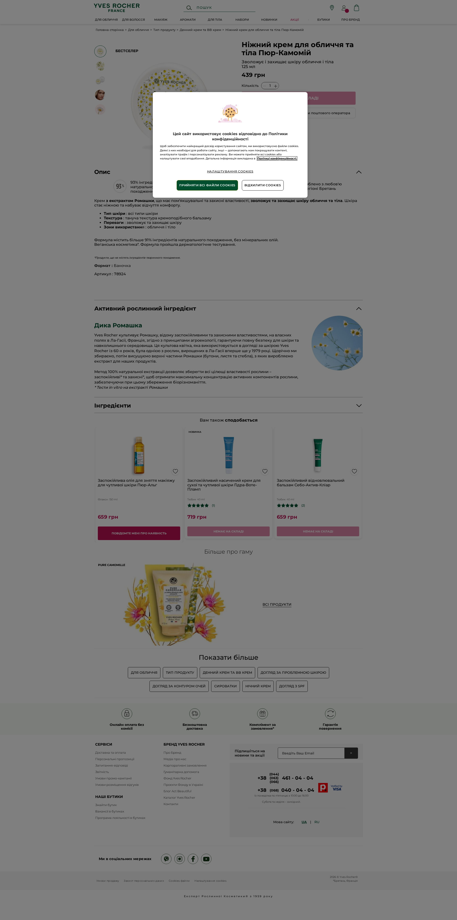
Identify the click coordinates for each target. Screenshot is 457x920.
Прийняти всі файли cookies (207, 185)
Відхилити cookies (262, 185)
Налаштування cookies (230, 171)
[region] (230, 145)
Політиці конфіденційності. (277, 158)
